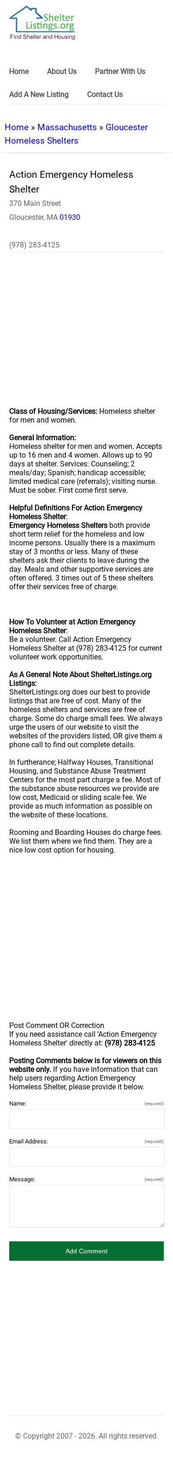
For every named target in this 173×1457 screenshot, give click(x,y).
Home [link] (19, 71)
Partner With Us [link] (120, 71)
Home (17, 127)
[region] (86, 335)
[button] (86, 1251)
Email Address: (86, 1141)
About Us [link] (62, 71)
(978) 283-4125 (34, 245)
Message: (86, 1179)
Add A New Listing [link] (39, 94)
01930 (70, 217)
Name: (86, 1103)
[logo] (42, 23)
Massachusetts (67, 127)
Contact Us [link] (105, 94)
